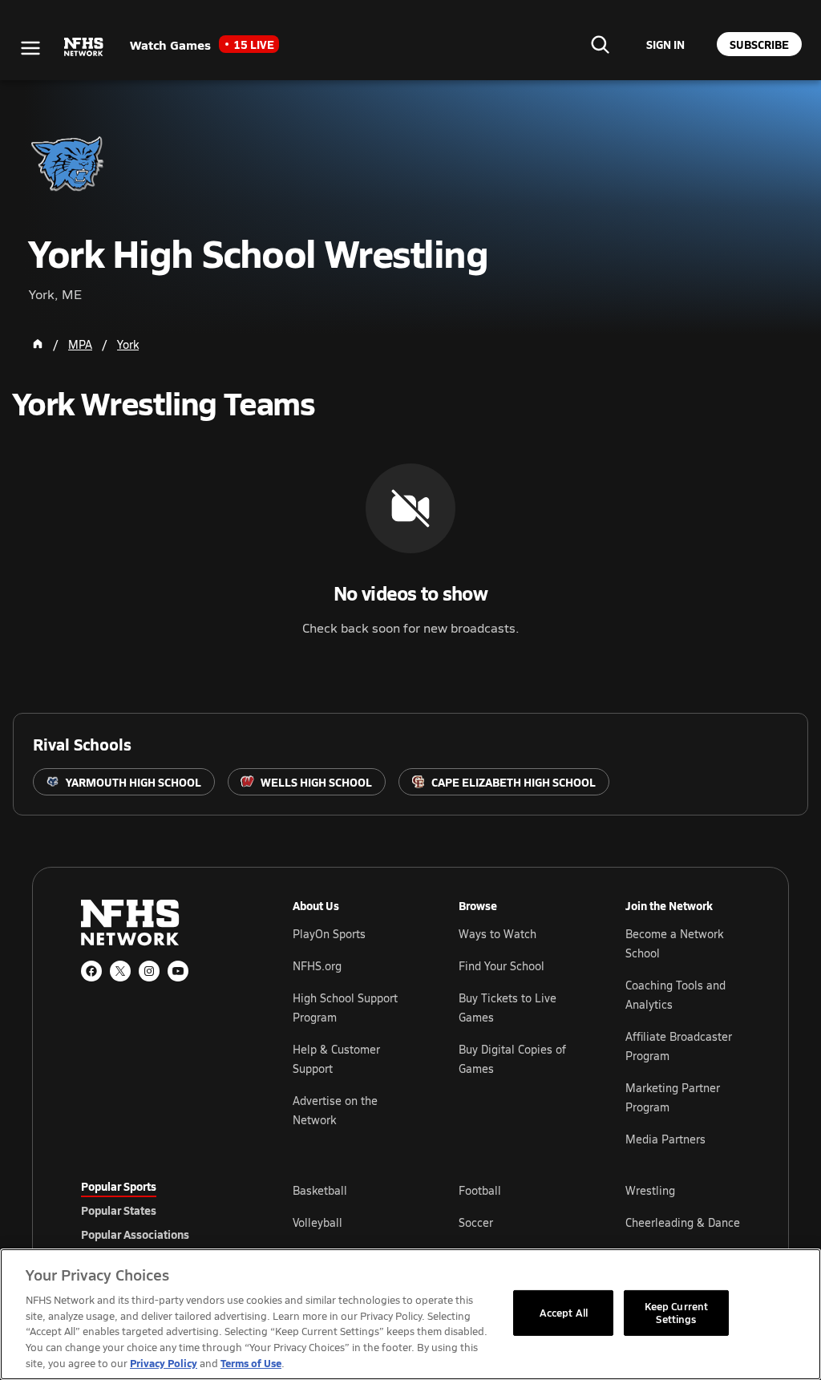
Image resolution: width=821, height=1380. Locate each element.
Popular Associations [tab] (135, 1234)
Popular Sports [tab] (118, 1186)
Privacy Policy (163, 1362)
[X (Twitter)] (120, 971)
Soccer (476, 1222)
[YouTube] (178, 971)
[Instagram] (149, 971)
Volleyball (317, 1222)
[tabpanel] (516, 1222)
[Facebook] (91, 971)
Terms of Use (250, 1362)
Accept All (564, 1312)
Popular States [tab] (118, 1210)
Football (480, 1190)
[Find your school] (599, 44)
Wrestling (650, 1190)
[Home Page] (38, 344)
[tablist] (161, 1210)
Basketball (320, 1190)
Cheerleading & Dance (682, 1222)
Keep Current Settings (677, 1312)
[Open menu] (30, 48)
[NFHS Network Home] (84, 47)
